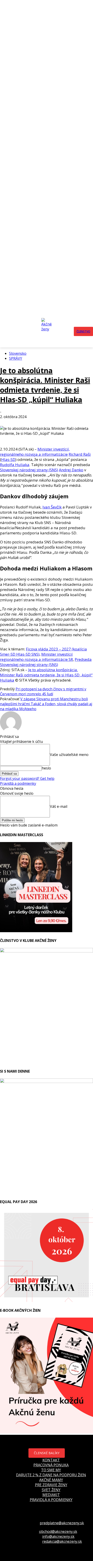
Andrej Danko (71, 469)
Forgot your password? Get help (27, 778)
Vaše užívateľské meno (69, 754)
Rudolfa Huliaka (14, 464)
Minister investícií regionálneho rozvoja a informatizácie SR (36, 657)
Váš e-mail (58, 806)
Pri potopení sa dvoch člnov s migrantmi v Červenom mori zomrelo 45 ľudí (43, 691)
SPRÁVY (15, 358)
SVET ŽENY (51, 1489)
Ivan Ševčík (52, 507)
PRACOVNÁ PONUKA (51, 1465)
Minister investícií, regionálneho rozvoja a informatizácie (35, 451)
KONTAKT (51, 1460)
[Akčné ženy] (48, 331)
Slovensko (17, 353)
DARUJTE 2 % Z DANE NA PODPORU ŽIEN (51, 1474)
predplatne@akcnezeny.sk (62, 1522)
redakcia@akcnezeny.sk (62, 1541)
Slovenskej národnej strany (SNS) (29, 469)
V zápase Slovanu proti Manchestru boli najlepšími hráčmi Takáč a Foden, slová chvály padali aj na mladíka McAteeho (46, 703)
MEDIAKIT (51, 1494)
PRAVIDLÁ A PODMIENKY (51, 1499)
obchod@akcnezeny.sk (58, 1531)
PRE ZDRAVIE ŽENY (51, 1484)
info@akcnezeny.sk (58, 1536)
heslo (46, 768)
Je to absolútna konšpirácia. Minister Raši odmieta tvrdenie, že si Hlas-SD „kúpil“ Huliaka (45, 385)
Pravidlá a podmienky (18, 783)
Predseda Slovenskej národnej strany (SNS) (46, 662)
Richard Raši (80, 454)
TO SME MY (51, 1469)
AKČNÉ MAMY (51, 1479)
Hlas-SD (8, 459)
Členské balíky (46, 1453)
